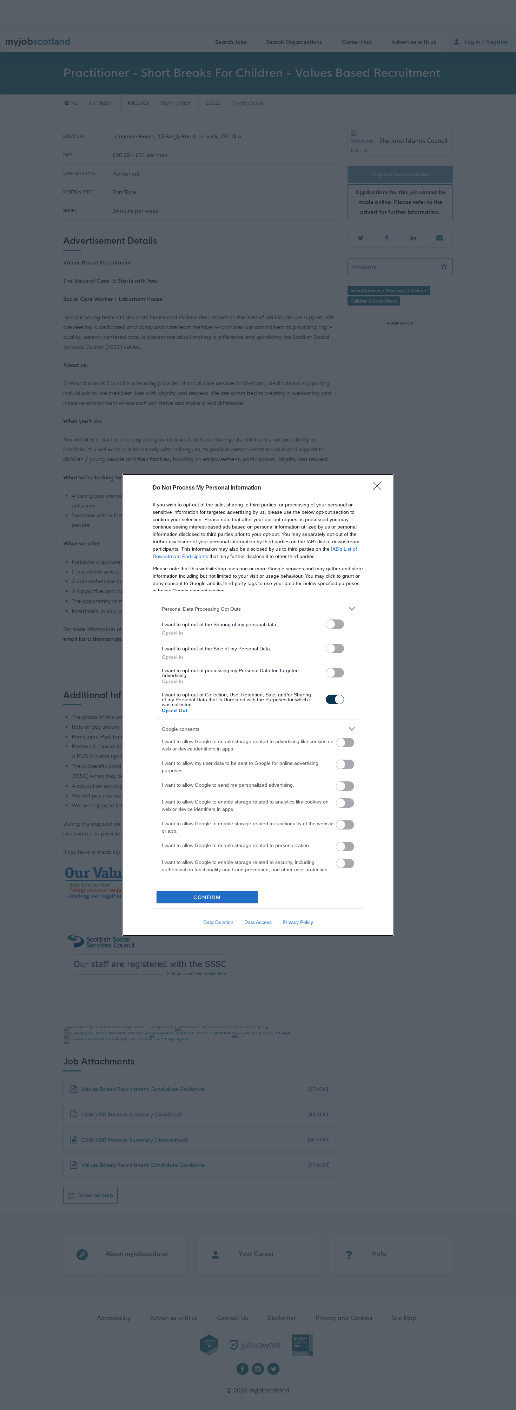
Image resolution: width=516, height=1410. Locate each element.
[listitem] (258, 608)
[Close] (379, 488)
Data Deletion (218, 922)
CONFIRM (207, 897)
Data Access (258, 922)
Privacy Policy (298, 922)
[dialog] (258, 705)
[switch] (335, 624)
